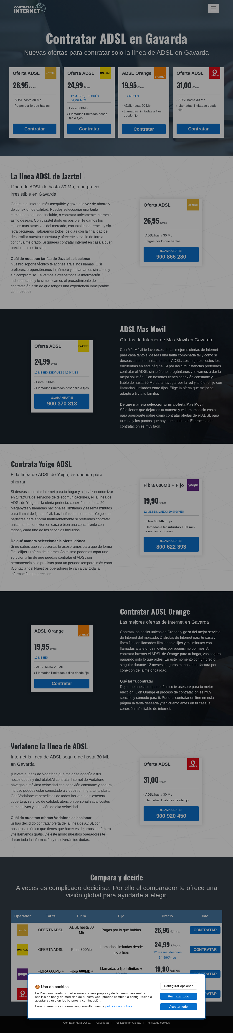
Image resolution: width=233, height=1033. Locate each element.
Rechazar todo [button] (178, 996)
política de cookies (118, 1006)
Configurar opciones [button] (178, 986)
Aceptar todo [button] (178, 1006)
